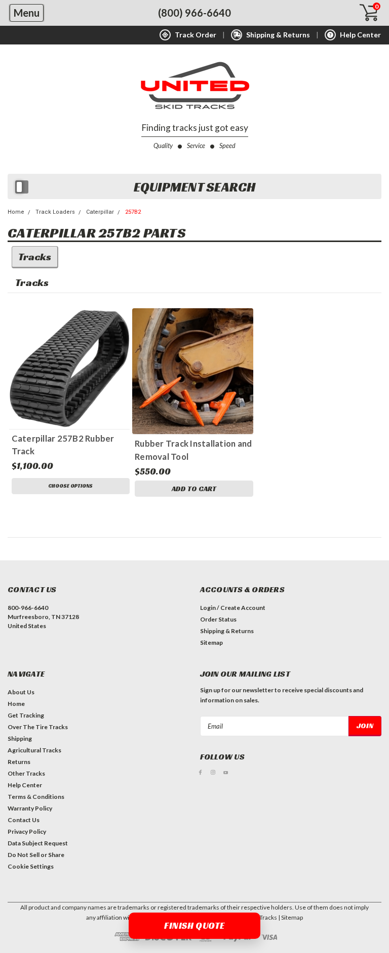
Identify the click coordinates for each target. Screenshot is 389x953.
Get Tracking (26, 715)
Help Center (25, 785)
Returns (19, 762)
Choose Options (70, 486)
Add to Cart (194, 488)
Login (208, 607)
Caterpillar (100, 212)
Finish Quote (194, 925)
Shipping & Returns (227, 631)
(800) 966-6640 (194, 13)
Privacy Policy (27, 831)
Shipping (20, 738)
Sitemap (211, 642)
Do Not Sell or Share (36, 855)
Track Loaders (55, 212)
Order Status (218, 619)
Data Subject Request (38, 843)
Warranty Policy (30, 808)
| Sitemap (290, 917)
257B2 (133, 212)
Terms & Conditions (36, 796)
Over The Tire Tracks (38, 727)
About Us (21, 692)
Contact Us (24, 820)
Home (16, 212)
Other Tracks (26, 773)
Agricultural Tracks (34, 750)
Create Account (242, 607)
